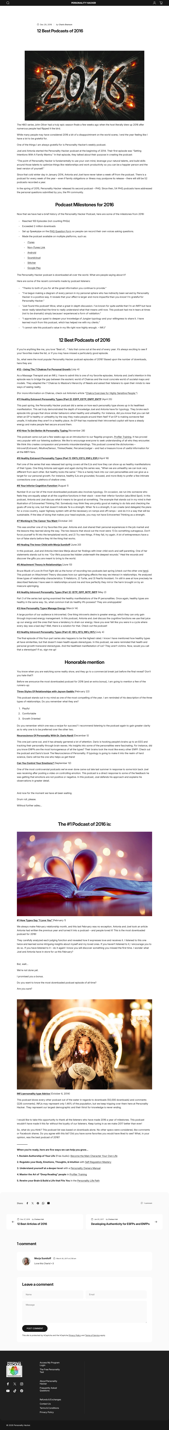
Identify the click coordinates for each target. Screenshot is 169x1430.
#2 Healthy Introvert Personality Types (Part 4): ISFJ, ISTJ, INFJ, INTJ (56, 632)
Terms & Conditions (49, 1408)
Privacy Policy (75, 1335)
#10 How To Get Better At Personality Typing (42, 430)
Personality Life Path (88, 1180)
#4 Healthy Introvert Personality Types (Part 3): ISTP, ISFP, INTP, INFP (57, 592)
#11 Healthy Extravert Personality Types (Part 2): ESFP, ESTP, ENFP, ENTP (59, 399)
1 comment (148, 1203)
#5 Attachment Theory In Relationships (39, 564)
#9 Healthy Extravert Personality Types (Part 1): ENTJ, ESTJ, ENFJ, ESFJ (58, 458)
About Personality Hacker (48, 1382)
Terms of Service (92, 1335)
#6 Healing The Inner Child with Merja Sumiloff (43, 544)
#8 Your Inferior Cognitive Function (37, 485)
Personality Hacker (83, 3)
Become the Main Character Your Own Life (94, 1156)
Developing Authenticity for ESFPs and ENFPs (120, 1224)
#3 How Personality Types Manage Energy (41, 608)
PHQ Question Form (60, 231)
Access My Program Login (50, 1364)
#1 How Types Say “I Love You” (35, 920)
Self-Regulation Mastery (98, 1162)
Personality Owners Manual (85, 1168)
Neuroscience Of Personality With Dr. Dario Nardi (45, 735)
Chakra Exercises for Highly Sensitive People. (111, 393)
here (145, 570)
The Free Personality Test (50, 1370)
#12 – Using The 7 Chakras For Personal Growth (44, 369)
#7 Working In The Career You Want (37, 521)
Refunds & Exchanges (50, 1399)
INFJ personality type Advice (34, 1093)
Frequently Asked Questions (48, 1389)
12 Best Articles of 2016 (32, 1224)
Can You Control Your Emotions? (35, 763)
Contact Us (45, 1403)
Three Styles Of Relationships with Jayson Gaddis (46, 691)
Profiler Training (122, 436)
